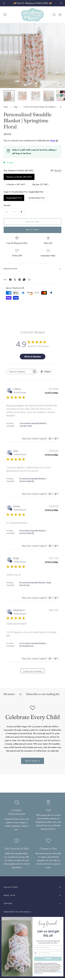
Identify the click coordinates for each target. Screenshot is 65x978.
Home (6, 107)
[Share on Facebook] (10, 279)
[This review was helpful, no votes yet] (50, 438)
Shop (16, 107)
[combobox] (37, 953)
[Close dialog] (61, 919)
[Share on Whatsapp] (24, 279)
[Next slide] (61, 3)
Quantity (7, 205)
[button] (5, 14)
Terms (40, 973)
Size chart (57, 170)
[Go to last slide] (4, 3)
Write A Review (32, 356)
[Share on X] (14, 279)
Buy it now (32, 229)
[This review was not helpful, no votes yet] (55, 438)
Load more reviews (32, 671)
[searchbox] (19, 371)
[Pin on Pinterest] (19, 279)
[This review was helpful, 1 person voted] (50, 658)
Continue (47, 959)
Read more (31, 761)
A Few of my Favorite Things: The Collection (39, 107)
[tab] (9, 95)
